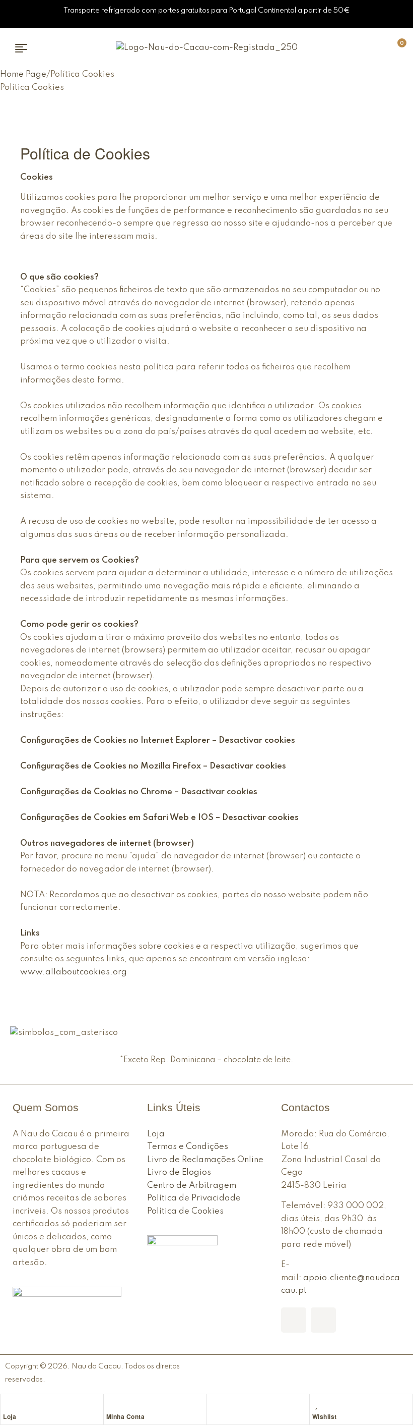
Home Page (23, 74)
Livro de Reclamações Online (205, 1160)
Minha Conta (125, 1416)
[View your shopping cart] (382, 47)
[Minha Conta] (111, 1404)
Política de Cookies (185, 1211)
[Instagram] (323, 1320)
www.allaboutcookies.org (73, 972)
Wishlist (324, 1416)
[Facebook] (293, 1320)
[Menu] (25, 48)
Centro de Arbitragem (191, 1185)
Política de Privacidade (194, 1198)
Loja (9, 1416)
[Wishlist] (317, 1404)
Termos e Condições (187, 1146)
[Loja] (8, 1404)
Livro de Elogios (179, 1172)
